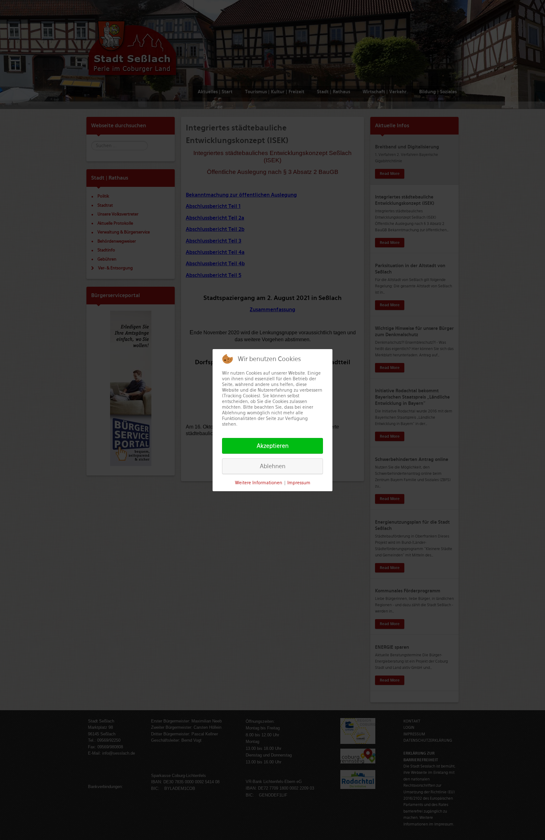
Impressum (298, 482)
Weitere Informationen (258, 482)
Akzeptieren (273, 445)
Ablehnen (272, 466)
